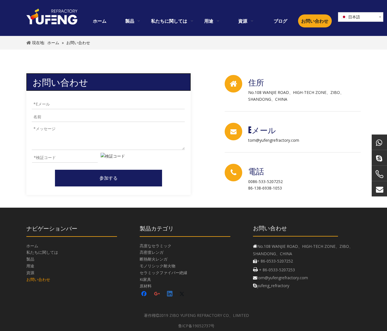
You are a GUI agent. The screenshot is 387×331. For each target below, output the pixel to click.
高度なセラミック (155, 245)
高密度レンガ (151, 252)
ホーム (32, 245)
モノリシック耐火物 (157, 265)
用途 (30, 265)
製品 (30, 259)
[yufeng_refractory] (379, 158)
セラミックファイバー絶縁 (163, 272)
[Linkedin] (170, 294)
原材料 (146, 286)
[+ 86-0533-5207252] (379, 174)
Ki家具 (145, 279)
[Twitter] (182, 294)
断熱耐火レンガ (153, 259)
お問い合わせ (38, 279)
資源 (30, 272)
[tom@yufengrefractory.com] (379, 189)
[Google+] (157, 294)
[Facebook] (144, 294)
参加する (108, 178)
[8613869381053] (379, 142)
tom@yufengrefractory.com (273, 140)
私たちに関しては (42, 252)
